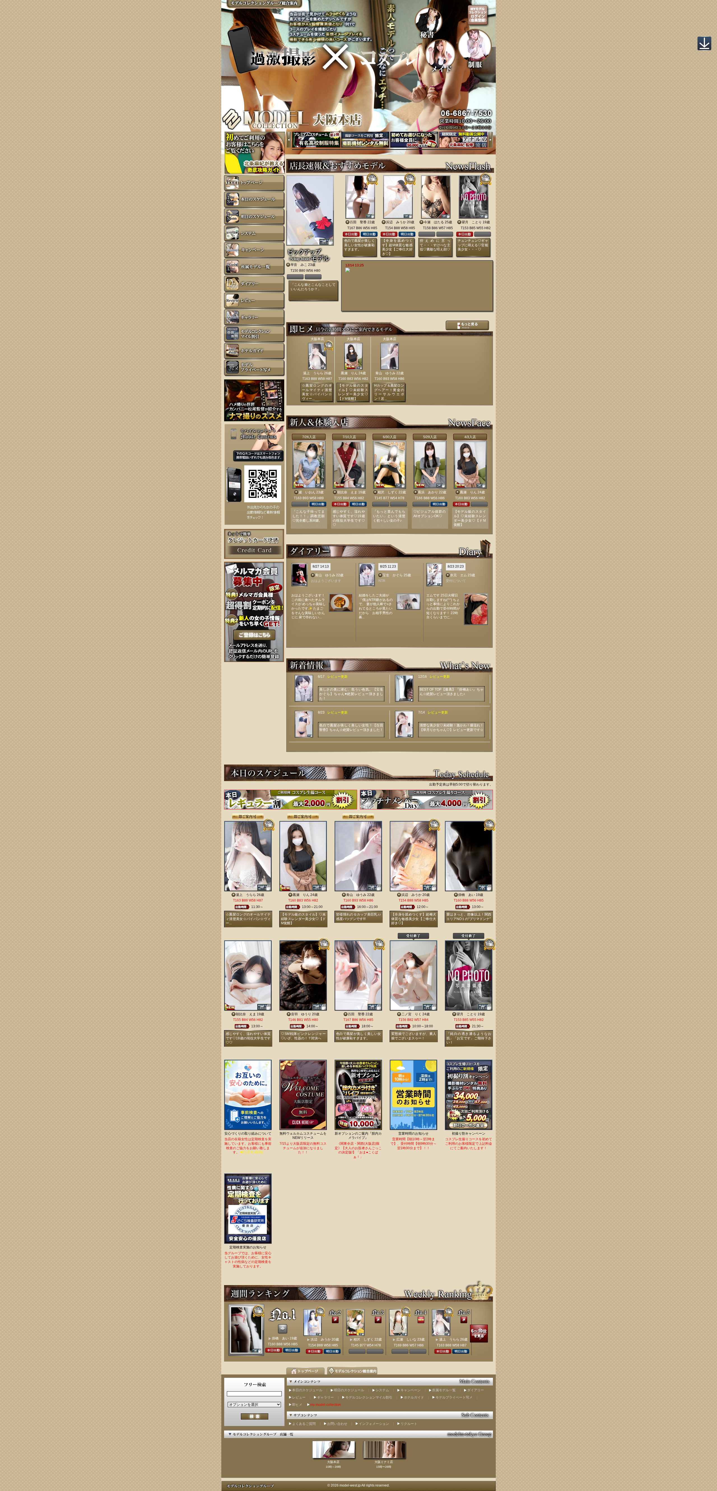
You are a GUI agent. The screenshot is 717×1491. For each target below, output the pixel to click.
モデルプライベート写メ (454, 1397)
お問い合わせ (337, 1424)
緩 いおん (307, 492)
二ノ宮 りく (411, 1014)
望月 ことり (472, 222)
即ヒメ (297, 1405)
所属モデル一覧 (444, 1390)
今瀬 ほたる (434, 222)
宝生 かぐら (393, 575)
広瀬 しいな (406, 1339)
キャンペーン (411, 1390)
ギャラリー (325, 1397)
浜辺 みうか (396, 222)
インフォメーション (374, 1424)
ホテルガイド (414, 1397)
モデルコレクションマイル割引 (368, 1397)
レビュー (299, 1397)
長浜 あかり (428, 492)
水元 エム (458, 575)
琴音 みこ (298, 265)
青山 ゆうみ (385, 373)
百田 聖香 (358, 222)
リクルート (409, 1424)
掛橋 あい (466, 895)
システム (382, 1390)
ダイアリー (475, 1390)
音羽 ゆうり (301, 1014)
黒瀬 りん (349, 373)
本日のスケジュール (307, 1390)
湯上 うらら (313, 373)
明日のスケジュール (349, 1390)
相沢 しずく (388, 492)
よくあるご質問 (304, 1424)
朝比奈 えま (347, 492)
